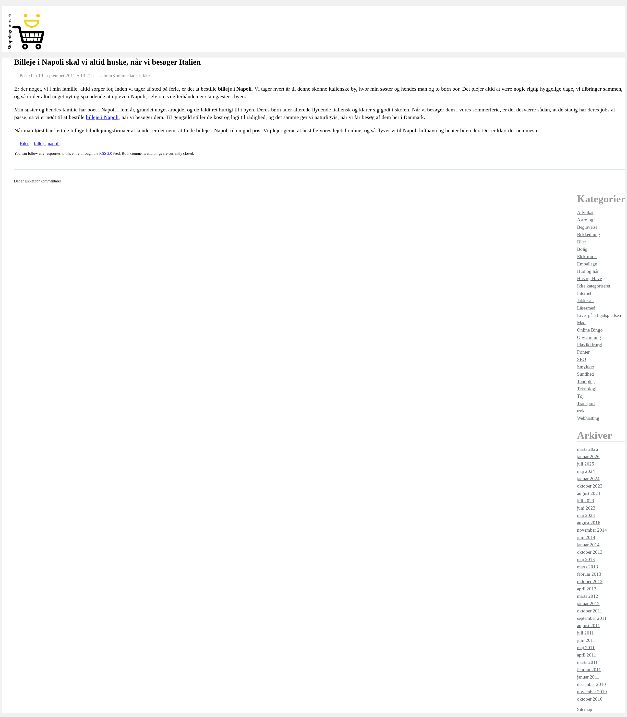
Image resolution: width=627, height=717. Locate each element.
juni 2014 (586, 537)
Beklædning (588, 234)
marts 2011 (587, 662)
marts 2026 (587, 449)
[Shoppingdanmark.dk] (26, 50)
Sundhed (585, 374)
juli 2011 (585, 632)
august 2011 (588, 625)
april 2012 (586, 588)
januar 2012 (588, 603)
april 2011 (586, 654)
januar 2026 (588, 456)
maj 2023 (586, 515)
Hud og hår (588, 271)
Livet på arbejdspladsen (599, 315)
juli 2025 (585, 463)
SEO (581, 359)
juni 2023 (586, 508)
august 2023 (588, 493)
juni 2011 (586, 640)
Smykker (585, 366)
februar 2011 (589, 669)
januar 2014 (588, 544)
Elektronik (587, 256)
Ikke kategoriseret (593, 285)
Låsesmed (586, 308)
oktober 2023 (590, 486)
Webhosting (588, 418)
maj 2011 (586, 647)
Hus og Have (589, 278)
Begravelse (587, 227)
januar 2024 (588, 478)
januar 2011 (588, 677)
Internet (584, 293)
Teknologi (586, 388)
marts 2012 (587, 596)
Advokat (585, 212)
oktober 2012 (590, 581)
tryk (581, 410)
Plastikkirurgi (589, 344)
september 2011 (592, 618)
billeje (39, 143)
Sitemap (584, 709)
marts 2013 (587, 566)
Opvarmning (589, 337)
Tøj (580, 396)
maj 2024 (586, 471)
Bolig (582, 249)
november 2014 (592, 530)
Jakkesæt (585, 300)
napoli (54, 143)
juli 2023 (585, 500)
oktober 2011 (589, 610)
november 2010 (592, 691)
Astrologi (586, 219)
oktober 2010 (590, 699)
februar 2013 (589, 574)
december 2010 (591, 684)
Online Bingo (590, 330)
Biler (24, 143)
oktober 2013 (590, 552)
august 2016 (588, 522)
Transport (586, 403)
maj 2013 (586, 559)
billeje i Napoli (102, 117)
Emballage (587, 263)
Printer (583, 352)
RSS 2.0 (105, 153)
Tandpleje (586, 381)
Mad (581, 322)
